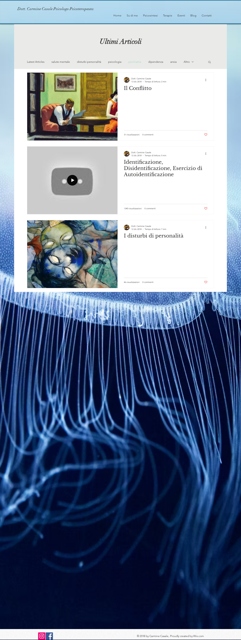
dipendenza (155, 61)
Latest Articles (35, 61)
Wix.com (198, 636)
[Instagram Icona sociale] (41, 636)
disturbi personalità (89, 61)
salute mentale (61, 61)
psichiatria (134, 61)
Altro (187, 61)
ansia (173, 61)
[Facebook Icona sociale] (49, 636)
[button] (209, 62)
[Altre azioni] (207, 80)
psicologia (114, 61)
